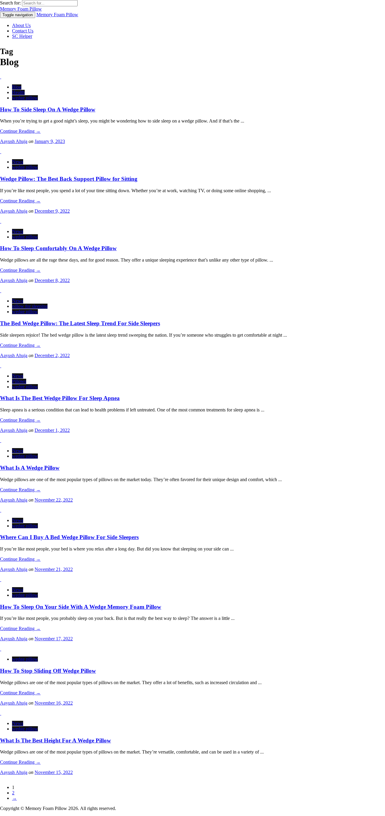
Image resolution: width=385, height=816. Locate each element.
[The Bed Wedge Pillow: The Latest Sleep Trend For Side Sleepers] (0, 290)
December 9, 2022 (52, 211)
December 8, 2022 (52, 280)
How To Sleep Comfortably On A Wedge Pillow (58, 248)
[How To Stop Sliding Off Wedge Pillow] (0, 648)
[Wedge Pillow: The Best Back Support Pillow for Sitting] (0, 151)
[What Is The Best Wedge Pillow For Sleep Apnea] (0, 365)
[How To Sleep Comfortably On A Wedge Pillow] (0, 221)
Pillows (19, 381)
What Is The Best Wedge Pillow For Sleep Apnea (60, 398)
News (17, 161)
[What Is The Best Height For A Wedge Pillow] (0, 713)
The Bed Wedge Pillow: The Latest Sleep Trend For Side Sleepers (80, 323)
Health (18, 92)
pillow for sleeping (30, 306)
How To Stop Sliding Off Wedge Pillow (48, 671)
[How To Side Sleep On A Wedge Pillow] (0, 76)
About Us (21, 25)
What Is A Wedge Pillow (30, 468)
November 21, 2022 (54, 569)
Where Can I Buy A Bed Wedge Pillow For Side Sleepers (69, 537)
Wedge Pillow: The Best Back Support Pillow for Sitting (68, 179)
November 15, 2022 (54, 772)
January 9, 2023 (50, 141)
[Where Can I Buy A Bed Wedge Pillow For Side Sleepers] (0, 510)
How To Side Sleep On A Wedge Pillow (47, 109)
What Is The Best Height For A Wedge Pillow (55, 740)
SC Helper (22, 36)
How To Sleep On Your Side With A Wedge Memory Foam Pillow (80, 607)
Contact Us (22, 30)
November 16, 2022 (54, 702)
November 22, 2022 (54, 499)
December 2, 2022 (52, 355)
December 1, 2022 (52, 430)
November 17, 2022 (54, 638)
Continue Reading (20, 131)
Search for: (10, 2)
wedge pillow (25, 97)
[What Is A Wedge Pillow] (0, 440)
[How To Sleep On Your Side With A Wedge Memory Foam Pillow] (0, 579)
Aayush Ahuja (13, 141)
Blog (16, 86)
